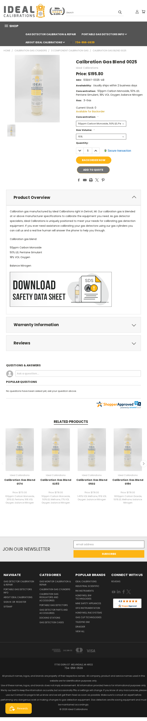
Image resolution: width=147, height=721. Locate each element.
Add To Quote (93, 170)
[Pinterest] (103, 180)
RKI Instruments (84, 590)
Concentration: (87, 117)
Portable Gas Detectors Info (103, 34)
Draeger (80, 626)
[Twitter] (97, 180)
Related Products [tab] (71, 421)
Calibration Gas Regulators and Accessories (48, 597)
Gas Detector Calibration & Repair (50, 34)
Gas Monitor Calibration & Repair (55, 583)
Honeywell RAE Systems (88, 612)
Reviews (115, 581)
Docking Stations (49, 617)
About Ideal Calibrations (44, 42)
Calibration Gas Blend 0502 (91, 482)
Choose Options (19, 449)
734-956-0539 (84, 42)
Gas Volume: (85, 130)
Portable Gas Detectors (53, 605)
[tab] (73, 197)
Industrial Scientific (87, 586)
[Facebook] (78, 180)
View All (79, 631)
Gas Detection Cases (51, 622)
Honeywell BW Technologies (83, 597)
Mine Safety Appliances (88, 603)
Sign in (8, 601)
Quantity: (82, 143)
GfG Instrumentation (87, 608)
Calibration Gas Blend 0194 (127, 482)
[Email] (85, 180)
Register (21, 601)
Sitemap (8, 606)
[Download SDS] (61, 289)
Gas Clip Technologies (88, 617)
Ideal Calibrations (86, 581)
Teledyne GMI (82, 622)
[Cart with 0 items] (143, 11)
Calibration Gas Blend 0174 (19, 482)
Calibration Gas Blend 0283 (55, 482)
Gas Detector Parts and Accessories (53, 611)
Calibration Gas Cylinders (54, 589)
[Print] (91, 180)
